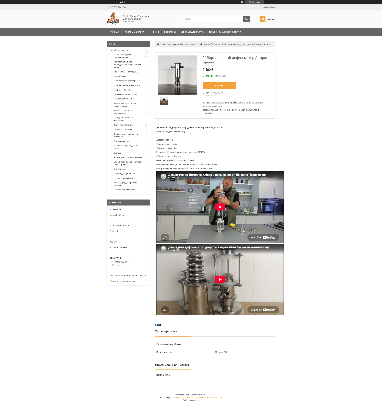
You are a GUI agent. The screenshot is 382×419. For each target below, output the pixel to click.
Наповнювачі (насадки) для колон (127, 146)
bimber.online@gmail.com (124, 281)
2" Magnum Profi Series (124, 99)
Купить (219, 85)
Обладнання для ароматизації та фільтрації (128, 163)
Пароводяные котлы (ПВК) (126, 72)
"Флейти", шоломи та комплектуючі (123, 111)
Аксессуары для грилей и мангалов (125, 183)
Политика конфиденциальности (208, 397)
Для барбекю (120, 169)
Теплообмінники (212, 44)
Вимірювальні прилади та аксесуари (126, 135)
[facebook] (156, 325)
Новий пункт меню (119, 50)
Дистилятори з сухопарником (127, 81)
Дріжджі (117, 153)
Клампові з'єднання (123, 129)
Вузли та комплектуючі (191, 44)
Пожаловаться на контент (182, 397)
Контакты (170, 32)
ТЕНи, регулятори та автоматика (123, 119)
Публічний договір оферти (225, 32)
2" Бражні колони (122, 90)
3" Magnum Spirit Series (124, 190)
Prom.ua (204, 395)
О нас (155, 32)
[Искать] (246, 19)
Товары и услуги (134, 32)
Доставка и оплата (192, 32)
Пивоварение (120, 76)
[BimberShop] (113, 24)
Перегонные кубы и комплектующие (122, 56)
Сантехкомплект (121, 141)
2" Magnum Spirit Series (124, 178)
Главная (114, 32)
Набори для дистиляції (124, 174)
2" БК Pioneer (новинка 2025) (127, 85)
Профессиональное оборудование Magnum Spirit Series (127, 64)
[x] (159, 325)
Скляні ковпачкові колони (125, 94)
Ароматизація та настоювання (128, 157)
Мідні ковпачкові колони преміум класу (125, 104)
